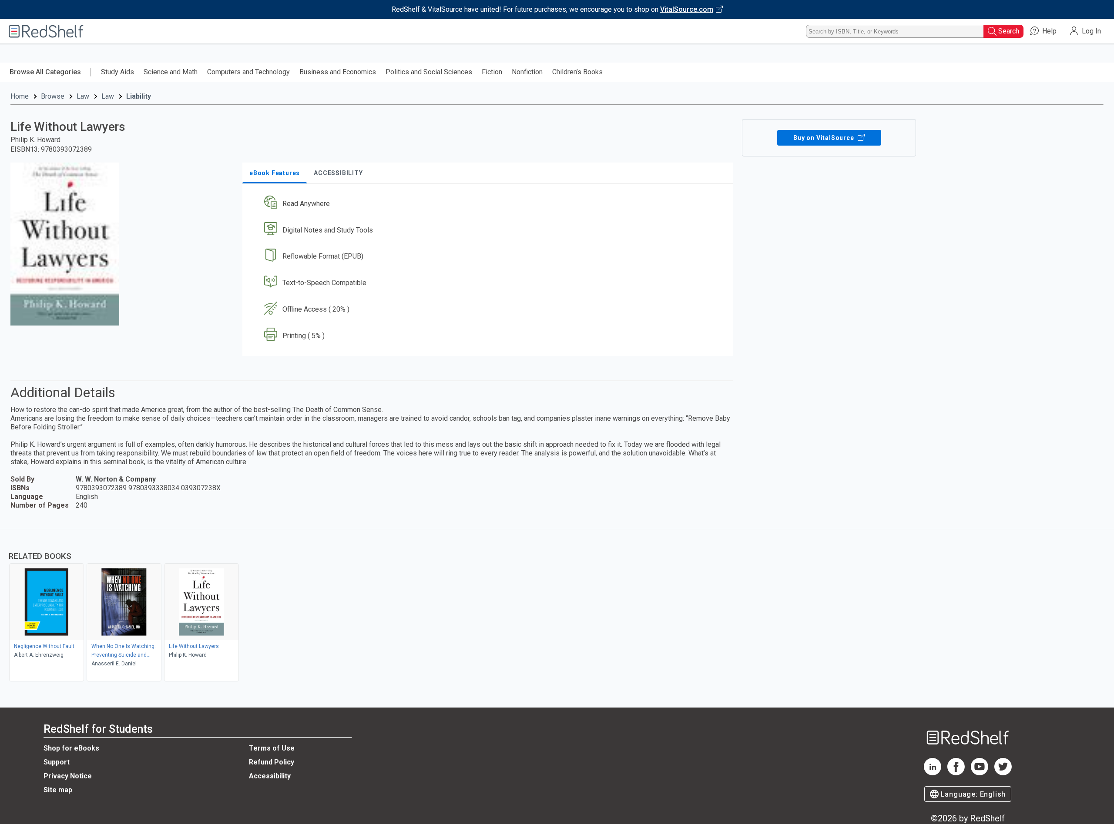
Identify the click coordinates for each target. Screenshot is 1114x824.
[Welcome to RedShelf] (46, 31)
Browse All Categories (45, 72)
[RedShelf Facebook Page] (956, 773)
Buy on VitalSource (824, 137)
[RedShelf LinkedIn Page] (932, 773)
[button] (489, 203)
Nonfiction (527, 72)
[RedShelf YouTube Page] (979, 773)
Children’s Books (577, 72)
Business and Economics (337, 72)
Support (57, 762)
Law (83, 96)
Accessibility (270, 776)
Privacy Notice (68, 776)
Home (19, 96)
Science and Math (171, 72)
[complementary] (557, 606)
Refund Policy (271, 762)
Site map (58, 790)
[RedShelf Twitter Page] (1003, 773)
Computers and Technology (248, 72)
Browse (52, 96)
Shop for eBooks (71, 748)
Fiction (492, 72)
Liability (138, 96)
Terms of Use (272, 748)
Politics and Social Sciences (429, 72)
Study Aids (117, 72)
